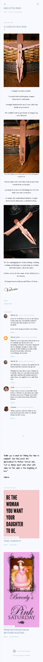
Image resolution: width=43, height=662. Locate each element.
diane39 (27, 655)
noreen (13, 407)
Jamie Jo (14, 315)
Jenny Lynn (15, 337)
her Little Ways (12, 8)
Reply (13, 332)
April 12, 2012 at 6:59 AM (25, 407)
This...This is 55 (12, 540)
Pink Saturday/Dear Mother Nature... (16, 631)
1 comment (13, 545)
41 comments (13, 636)
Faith (10, 304)
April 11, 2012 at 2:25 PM (23, 387)
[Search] (38, 3)
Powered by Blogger (23, 651)
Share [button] (5, 300)
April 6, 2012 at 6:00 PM (29, 337)
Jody (12, 387)
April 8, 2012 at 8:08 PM (27, 361)
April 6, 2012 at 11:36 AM (26, 315)
